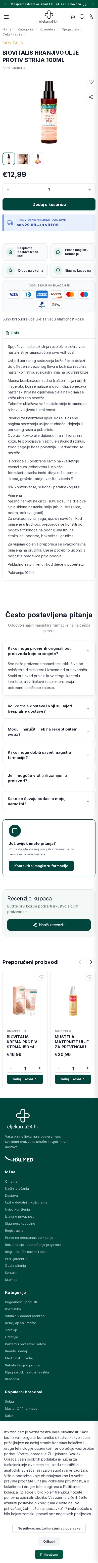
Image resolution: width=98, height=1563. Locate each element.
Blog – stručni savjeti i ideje (26, 1252)
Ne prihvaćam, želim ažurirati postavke (49, 1528)
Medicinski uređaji (19, 1358)
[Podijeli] (90, 97)
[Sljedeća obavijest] (93, 4)
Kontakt (11, 1272)
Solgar (10, 1401)
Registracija (14, 1230)
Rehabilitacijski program (23, 1365)
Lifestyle (11, 1337)
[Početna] (49, 16)
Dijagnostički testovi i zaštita (27, 1372)
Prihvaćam (49, 1554)
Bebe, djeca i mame (20, 1323)
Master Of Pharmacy (21, 1408)
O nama (11, 1181)
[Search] (82, 17)
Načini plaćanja (17, 1188)
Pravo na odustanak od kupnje (29, 1237)
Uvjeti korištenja (17, 1209)
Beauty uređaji (16, 1351)
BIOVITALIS (13, 43)
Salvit (9, 1415)
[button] (91, 82)
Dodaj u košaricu (25, 1079)
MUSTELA (63, 1031)
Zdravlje (11, 1330)
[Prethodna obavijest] (5, 4)
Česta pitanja (15, 1265)
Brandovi (12, 1379)
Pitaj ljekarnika (16, 1259)
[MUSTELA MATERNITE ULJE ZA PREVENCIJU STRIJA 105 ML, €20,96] (73, 1000)
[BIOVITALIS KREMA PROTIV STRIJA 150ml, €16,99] (25, 1000)
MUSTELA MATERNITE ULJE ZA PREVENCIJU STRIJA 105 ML (72, 1042)
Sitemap (11, 1280)
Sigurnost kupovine (20, 1223)
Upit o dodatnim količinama (26, 1202)
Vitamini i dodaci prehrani (25, 1316)
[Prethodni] (79, 962)
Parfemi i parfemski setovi (25, 1344)
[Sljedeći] (90, 962)
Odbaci (49, 1541)
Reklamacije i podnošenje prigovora (33, 1245)
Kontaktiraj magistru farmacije (41, 866)
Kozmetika (13, 1309)
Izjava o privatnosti (19, 1216)
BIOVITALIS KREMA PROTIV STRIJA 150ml (22, 1041)
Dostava (11, 1195)
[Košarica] (72, 16)
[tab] (12, 333)
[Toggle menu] (7, 17)
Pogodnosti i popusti (21, 1302)
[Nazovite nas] (91, 16)
